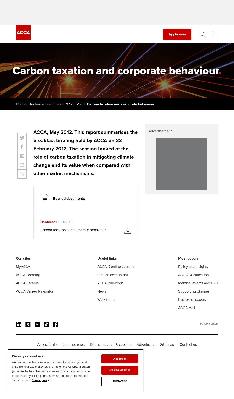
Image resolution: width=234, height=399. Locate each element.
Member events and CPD (198, 283)
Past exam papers (192, 299)
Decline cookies (119, 370)
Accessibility (47, 344)
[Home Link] (209, 324)
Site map (167, 344)
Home (21, 104)
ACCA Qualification (193, 275)
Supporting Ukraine (193, 291)
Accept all (119, 359)
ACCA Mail (186, 308)
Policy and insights (193, 266)
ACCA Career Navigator (34, 291)
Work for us (106, 299)
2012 (68, 104)
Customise (120, 381)
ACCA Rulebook (110, 283)
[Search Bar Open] (202, 34)
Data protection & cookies (110, 344)
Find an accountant (112, 275)
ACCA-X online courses (115, 266)
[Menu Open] (215, 34)
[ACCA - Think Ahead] (23, 38)
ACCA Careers (27, 283)
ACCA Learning (28, 275)
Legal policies (74, 344)
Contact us (188, 344)
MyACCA (23, 266)
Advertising (146, 344)
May (79, 104)
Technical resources (45, 104)
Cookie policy (40, 380)
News (101, 291)
